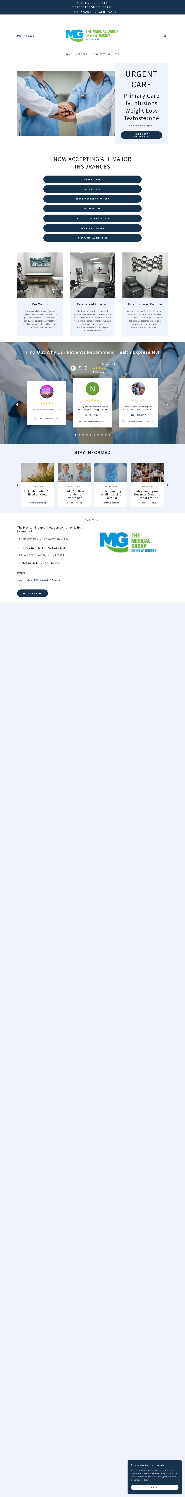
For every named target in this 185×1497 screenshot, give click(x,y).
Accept (155, 1487)
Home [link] (69, 54)
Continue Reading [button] (37, 502)
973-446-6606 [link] (25, 36)
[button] (165, 35)
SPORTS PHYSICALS (92, 228)
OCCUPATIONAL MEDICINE (93, 238)
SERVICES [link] (81, 54)
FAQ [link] (117, 54)
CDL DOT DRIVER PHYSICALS (92, 218)
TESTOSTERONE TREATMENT (92, 199)
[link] (92, 35)
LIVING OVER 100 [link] (101, 54)
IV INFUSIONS (92, 208)
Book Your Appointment (141, 135)
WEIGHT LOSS (92, 189)
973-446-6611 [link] (53, 563)
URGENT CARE (92, 179)
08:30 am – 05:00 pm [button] (45, 580)
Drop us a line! (33, 593)
